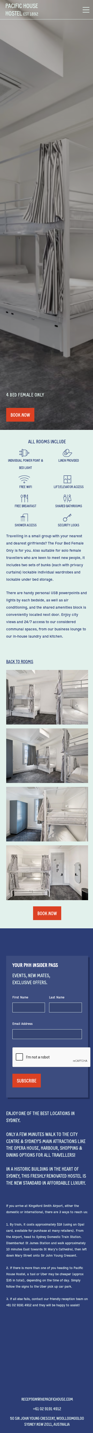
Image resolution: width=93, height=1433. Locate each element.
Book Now (20, 415)
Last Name (56, 997)
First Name (20, 997)
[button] (86, 9)
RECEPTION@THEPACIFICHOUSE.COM (47, 1399)
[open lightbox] (47, 697)
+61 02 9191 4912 (47, 1408)
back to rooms (19, 661)
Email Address (22, 1023)
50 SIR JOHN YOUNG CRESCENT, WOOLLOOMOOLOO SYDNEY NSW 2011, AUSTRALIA (47, 1421)
